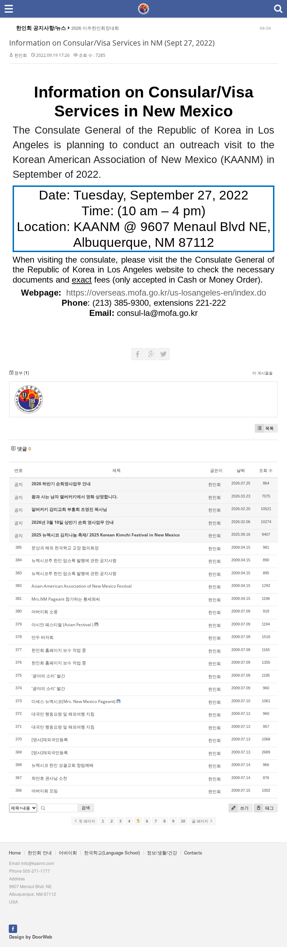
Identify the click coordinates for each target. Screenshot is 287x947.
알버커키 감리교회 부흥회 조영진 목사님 (69, 509)
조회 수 (266, 470)
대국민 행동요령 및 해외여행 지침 (62, 714)
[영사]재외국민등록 (49, 740)
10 (183, 821)
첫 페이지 (86, 821)
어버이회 (68, 852)
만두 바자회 (42, 637)
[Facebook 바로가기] (13, 928)
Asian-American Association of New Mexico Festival (81, 586)
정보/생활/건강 (162, 852)
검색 (86, 808)
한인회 (20, 55)
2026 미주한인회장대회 (95, 28)
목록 (269, 428)
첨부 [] (21, 373)
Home (15, 852)
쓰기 (243, 808)
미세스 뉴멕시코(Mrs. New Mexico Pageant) (73, 701)
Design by (30, 936)
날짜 (241, 470)
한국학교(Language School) (112, 852)
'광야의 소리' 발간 (48, 676)
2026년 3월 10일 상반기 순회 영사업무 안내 (72, 522)
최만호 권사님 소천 (49, 778)
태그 (269, 808)
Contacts (193, 852)
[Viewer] (262, 290)
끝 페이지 (200, 821)
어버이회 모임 (44, 791)
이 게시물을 (262, 373)
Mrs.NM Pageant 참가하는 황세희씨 (65, 599)
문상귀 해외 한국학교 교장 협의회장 (65, 548)
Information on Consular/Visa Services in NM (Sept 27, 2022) (112, 43)
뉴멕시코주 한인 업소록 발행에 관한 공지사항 (74, 560)
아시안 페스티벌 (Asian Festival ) (62, 625)
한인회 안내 (40, 852)
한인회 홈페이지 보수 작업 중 (58, 650)
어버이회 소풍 (44, 612)
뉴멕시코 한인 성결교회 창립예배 (62, 765)
